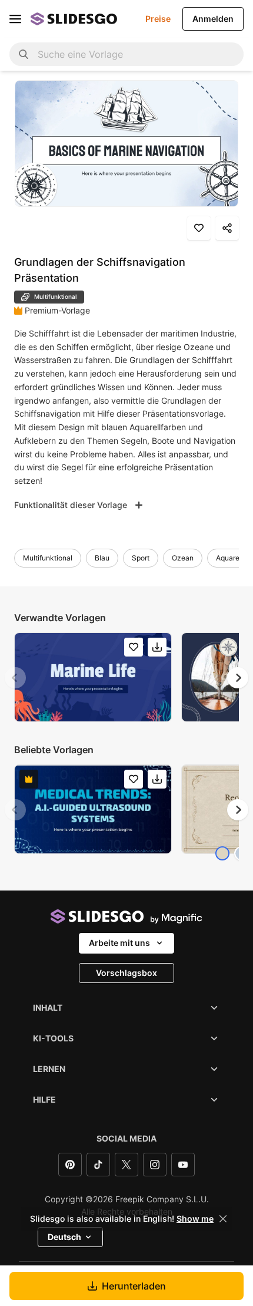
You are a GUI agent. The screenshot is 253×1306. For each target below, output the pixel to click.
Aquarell (229, 557)
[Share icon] (227, 228)
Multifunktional (47, 557)
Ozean (183, 557)
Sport (140, 557)
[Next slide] (237, 677)
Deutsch (64, 1237)
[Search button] (23, 54)
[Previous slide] (15, 677)
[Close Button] (223, 1218)
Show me (195, 1218)
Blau (102, 557)
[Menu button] (15, 19)
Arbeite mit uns (119, 943)
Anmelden (213, 19)
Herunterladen (134, 1286)
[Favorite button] (199, 228)
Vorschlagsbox (126, 973)
